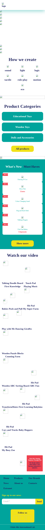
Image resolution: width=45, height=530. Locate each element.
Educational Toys (22, 116)
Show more (22, 243)
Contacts (32, 483)
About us (18, 483)
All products (22, 148)
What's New (14, 166)
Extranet (8, 488)
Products (18, 478)
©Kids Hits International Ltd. (22, 527)
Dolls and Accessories (22, 137)
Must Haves (32, 166)
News (6, 483)
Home (6, 478)
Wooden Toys (22, 127)
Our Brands (34, 478)
